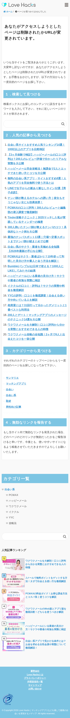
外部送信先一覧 (35, 681)
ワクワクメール (18, 506)
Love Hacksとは (35, 674)
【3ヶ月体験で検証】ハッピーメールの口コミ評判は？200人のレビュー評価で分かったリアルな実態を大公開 (37, 159)
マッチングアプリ (16, 383)
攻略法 (12, 523)
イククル (14, 511)
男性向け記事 (13, 406)
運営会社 (35, 671)
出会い (10, 389)
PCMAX (13, 495)
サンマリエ (12, 377)
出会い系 (11, 395)
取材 (8, 401)
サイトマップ (35, 685)
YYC (11, 517)
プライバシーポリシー (35, 678)
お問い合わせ (35, 688)
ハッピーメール (18, 500)
